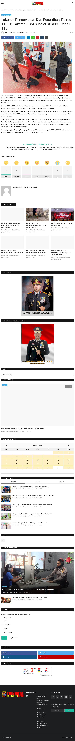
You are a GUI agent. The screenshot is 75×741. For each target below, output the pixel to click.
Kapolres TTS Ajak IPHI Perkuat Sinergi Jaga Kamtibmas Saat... (30, 523)
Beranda (3, 10)
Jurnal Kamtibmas (11, 10)
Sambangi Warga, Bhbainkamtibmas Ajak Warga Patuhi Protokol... (36, 225)
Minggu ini (13, 481)
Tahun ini (61, 481)
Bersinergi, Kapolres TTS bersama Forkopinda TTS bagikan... (30, 597)
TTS (3, 540)
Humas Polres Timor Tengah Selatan (14, 32)
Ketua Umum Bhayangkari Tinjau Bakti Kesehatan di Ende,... (42, 724)
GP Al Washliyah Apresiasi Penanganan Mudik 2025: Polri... (37, 251)
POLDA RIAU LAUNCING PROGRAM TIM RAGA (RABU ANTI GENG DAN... (60, 252)
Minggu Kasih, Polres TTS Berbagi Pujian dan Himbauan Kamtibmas (32, 514)
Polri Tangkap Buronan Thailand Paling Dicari (62, 224)
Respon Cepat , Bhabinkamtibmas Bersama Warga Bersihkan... (27, 428)
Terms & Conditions (66, 737)
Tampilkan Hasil (13, 638)
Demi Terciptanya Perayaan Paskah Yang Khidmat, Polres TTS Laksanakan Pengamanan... (56, 148)
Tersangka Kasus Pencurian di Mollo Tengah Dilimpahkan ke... (30, 486)
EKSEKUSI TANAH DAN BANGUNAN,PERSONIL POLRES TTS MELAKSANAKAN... (42, 700)
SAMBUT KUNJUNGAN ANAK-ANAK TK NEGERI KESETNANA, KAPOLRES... (33, 495)
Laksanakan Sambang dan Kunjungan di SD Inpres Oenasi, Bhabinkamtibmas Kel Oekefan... (21, 148)
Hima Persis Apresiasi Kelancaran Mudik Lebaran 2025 (12, 251)
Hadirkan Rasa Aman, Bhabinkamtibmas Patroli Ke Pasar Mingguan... (42, 712)
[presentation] (67, 386)
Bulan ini (37, 481)
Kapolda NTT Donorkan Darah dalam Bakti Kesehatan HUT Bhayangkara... (11, 225)
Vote (4, 638)
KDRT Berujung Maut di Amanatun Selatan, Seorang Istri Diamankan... (32, 504)
